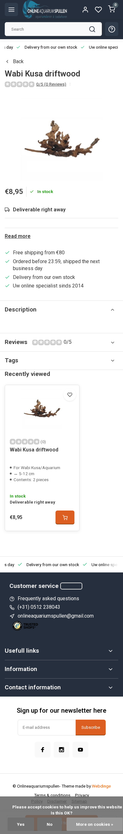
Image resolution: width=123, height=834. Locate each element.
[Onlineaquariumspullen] (45, 9)
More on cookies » (94, 824)
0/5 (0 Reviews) (51, 84)
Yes (21, 824)
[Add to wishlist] (69, 394)
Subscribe (90, 727)
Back (18, 61)
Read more (18, 236)
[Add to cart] (65, 517)
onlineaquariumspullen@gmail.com (56, 616)
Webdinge (101, 786)
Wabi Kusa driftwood (34, 450)
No (49, 824)
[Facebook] (42, 750)
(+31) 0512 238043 (39, 607)
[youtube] (80, 750)
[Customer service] (71, 586)
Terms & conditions (52, 795)
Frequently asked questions (48, 598)
